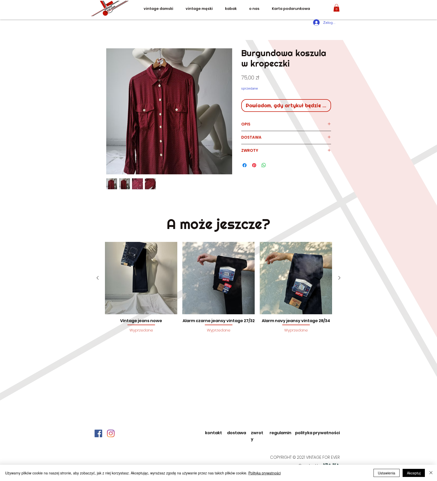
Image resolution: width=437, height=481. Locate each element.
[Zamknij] (431, 473)
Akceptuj (414, 472)
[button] (336, 8)
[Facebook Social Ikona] (98, 433)
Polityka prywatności (264, 472)
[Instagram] (111, 433)
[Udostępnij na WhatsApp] (264, 165)
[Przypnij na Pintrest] (254, 165)
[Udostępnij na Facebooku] (245, 165)
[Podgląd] (141, 278)
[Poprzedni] (98, 278)
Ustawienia (386, 472)
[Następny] (339, 278)
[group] (218, 290)
